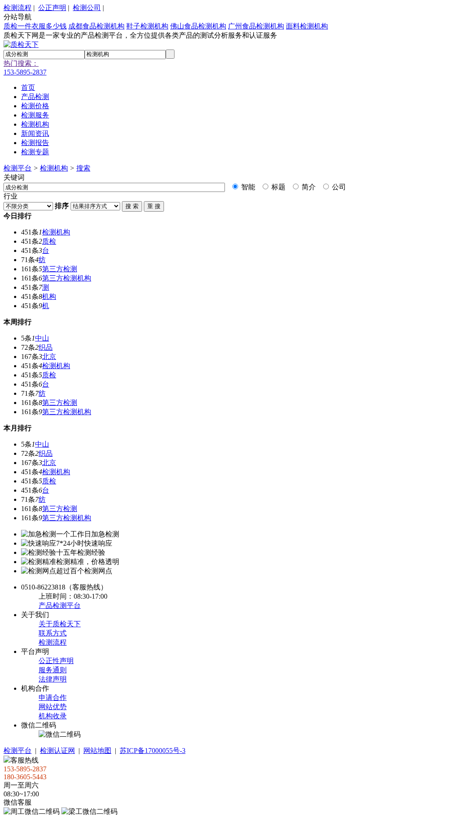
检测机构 (54, 168)
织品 (46, 347)
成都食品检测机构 (96, 26)
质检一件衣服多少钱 (35, 26)
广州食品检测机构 (256, 26)
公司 (338, 187)
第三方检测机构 (66, 278)
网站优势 (53, 706)
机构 (49, 296)
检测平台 (18, 168)
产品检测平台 (60, 605)
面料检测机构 (307, 26)
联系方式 (53, 633)
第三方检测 (59, 269)
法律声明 (53, 679)
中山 (42, 338)
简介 (308, 187)
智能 (247, 187)
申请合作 (53, 697)
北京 (49, 356)
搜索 (83, 168)
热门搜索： (21, 63)
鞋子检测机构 (147, 26)
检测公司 (87, 7)
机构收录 (53, 716)
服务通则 (53, 670)
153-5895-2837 (25, 72)
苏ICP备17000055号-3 (152, 750)
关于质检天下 (60, 624)
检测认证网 (57, 750)
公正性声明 (56, 660)
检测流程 (18, 7)
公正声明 (52, 7)
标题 (277, 187)
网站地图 (97, 750)
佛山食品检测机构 (198, 26)
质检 (49, 241)
